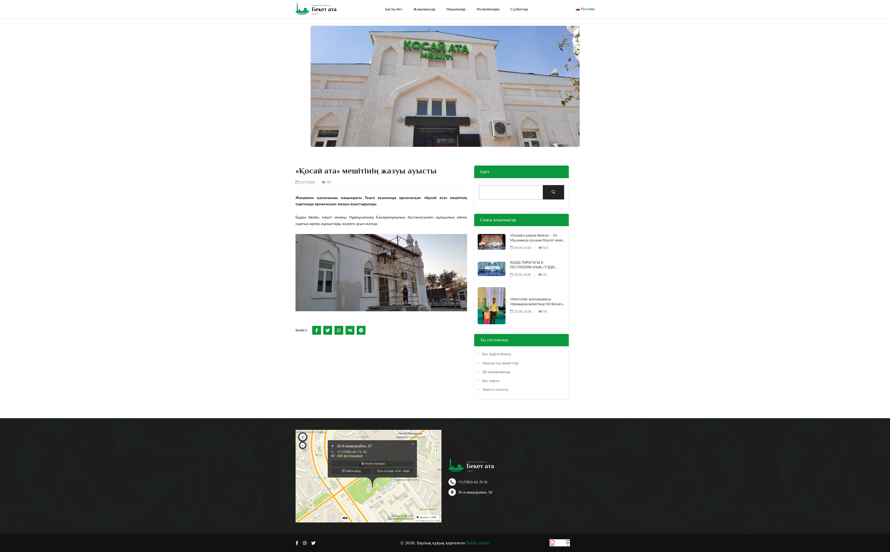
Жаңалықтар (424, 9)
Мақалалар (455, 9)
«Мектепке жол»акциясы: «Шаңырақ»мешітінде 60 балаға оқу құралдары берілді (536, 302)
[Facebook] (316, 330)
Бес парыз (490, 381)
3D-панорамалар (496, 372)
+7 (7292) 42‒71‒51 (472, 482)
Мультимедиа (488, 9)
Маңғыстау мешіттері (500, 363)
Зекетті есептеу (495, 390)
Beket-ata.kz (477, 543)
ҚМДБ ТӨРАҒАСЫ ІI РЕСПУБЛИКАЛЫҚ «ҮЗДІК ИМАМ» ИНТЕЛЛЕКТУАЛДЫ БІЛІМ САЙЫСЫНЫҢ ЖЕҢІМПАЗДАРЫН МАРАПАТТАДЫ (533, 265)
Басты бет (393, 9)
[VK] (350, 330)
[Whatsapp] (338, 330)
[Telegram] (361, 330)
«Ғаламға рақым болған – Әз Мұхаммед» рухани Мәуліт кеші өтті (536, 238)
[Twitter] (327, 330)
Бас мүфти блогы (496, 354)
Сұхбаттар (519, 9)
